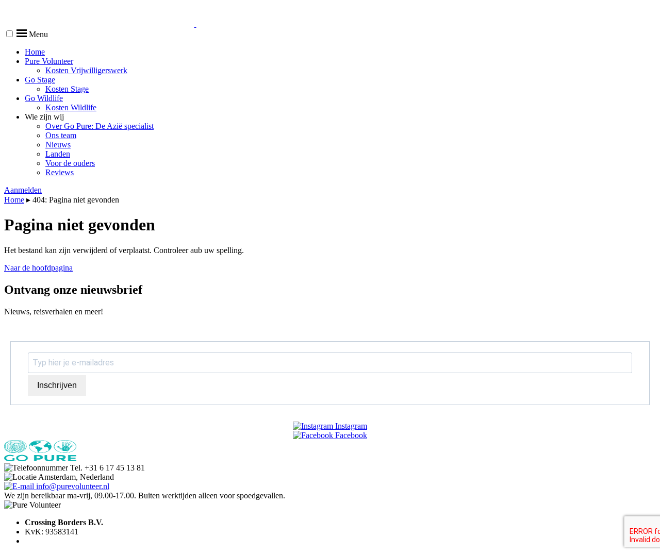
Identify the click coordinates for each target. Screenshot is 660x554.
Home (35, 51)
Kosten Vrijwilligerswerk (86, 70)
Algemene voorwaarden (64, 540)
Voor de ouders (70, 163)
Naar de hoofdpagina (38, 267)
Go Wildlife (44, 98)
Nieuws (58, 144)
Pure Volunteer (49, 61)
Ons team (60, 135)
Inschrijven (57, 385)
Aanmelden (23, 190)
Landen (57, 153)
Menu (37, 34)
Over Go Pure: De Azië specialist (99, 126)
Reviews (59, 172)
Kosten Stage (67, 89)
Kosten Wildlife (70, 107)
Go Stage (40, 79)
